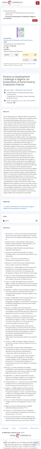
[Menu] (38, 3)
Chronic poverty (24, 206)
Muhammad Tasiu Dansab (24, 90)
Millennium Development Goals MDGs (15, 208)
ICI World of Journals (9, 11)
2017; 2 (9, 15)
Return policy (34, 428)
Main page (5, 428)
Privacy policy (24, 428)
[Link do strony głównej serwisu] (12, 3)
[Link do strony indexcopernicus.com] (20, 436)
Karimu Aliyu (10, 90)
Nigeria (32, 206)
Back (35, 20)
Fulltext (6, 221)
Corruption (7, 206)
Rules (14, 428)
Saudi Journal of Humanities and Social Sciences (19, 13)
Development (15, 206)
